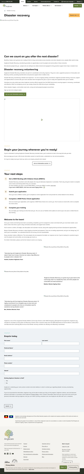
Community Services (46, 1)
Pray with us (45, 446)
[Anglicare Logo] (7, 6)
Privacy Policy (35, 394)
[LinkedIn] (7, 453)
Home (22, 1)
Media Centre (26, 449)
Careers (29, 1)
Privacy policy (45, 451)
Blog (43, 457)
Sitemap (25, 457)
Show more (31, 469)
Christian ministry (46, 449)
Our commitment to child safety (30, 454)
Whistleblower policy (28, 451)
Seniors (36, 1)
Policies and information (47, 454)
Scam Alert (26, 459)
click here (53, 185)
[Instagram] (10, 453)
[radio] (41, 381)
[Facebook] (5, 453)
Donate (25, 446)
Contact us (56, 1)
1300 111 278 (65, 447)
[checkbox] (41, 382)
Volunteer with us (46, 443)
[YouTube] (13, 453)
